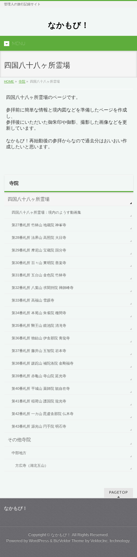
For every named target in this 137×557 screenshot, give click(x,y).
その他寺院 (19, 439)
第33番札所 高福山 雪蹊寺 (33, 300)
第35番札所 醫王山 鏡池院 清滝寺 (39, 325)
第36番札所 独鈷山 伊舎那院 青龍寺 (41, 338)
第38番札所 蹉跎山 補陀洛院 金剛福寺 (42, 363)
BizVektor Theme (69, 540)
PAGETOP (118, 492)
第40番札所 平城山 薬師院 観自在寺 (41, 388)
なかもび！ (68, 25)
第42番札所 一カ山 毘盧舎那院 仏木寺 (42, 414)
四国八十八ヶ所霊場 (29, 199)
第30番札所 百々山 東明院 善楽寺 (39, 263)
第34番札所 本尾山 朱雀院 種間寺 (39, 313)
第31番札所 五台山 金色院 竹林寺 (39, 275)
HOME (9, 81)
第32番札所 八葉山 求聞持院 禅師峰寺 (42, 288)
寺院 (22, 81)
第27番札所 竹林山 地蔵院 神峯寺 (39, 225)
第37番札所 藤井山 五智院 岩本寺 (39, 351)
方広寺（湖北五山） (31, 465)
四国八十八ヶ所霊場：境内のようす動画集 (46, 212)
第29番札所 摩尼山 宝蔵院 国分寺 (39, 250)
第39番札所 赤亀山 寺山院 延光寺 (39, 376)
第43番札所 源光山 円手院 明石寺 (39, 426)
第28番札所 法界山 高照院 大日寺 (39, 238)
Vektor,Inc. (99, 540)
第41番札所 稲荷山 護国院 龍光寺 (39, 401)
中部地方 (19, 453)
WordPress (39, 540)
